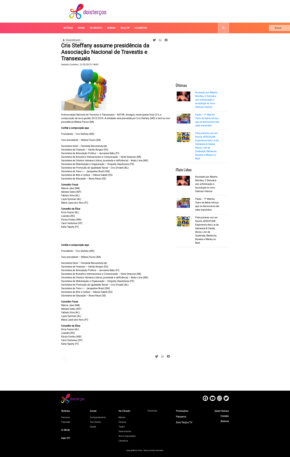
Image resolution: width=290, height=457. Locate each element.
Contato (225, 416)
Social (81, 28)
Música (122, 417)
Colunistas (140, 28)
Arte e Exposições (127, 436)
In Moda (111, 28)
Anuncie (225, 421)
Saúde (93, 426)
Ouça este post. (73, 40)
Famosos (65, 417)
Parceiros (181, 416)
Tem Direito (95, 422)
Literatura (123, 441)
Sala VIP (125, 28)
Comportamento (98, 417)
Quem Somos (221, 411)
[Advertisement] (174, 11)
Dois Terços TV (184, 422)
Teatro (122, 426)
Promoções (182, 411)
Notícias (68, 28)
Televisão (65, 422)
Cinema (122, 422)
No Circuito (96, 28)
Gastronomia (125, 431)
